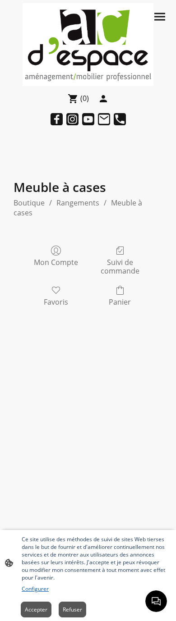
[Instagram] (72, 119)
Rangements (77, 203)
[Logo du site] (88, 45)
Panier (120, 301)
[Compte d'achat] (103, 98)
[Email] (104, 119)
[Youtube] (88, 119)
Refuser (72, 609)
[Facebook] (57, 119)
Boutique (29, 203)
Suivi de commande (120, 266)
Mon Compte (56, 262)
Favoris (56, 301)
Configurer (35, 589)
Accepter (36, 609)
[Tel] (120, 119)
